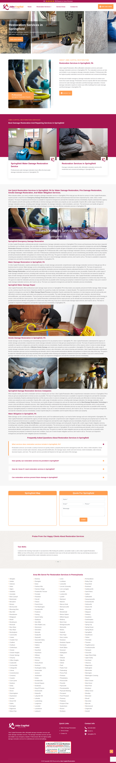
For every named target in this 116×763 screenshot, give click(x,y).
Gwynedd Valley (40, 640)
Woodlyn (88, 693)
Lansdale (37, 706)
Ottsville (62, 660)
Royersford (88, 584)
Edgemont (13, 708)
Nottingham (63, 652)
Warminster (88, 670)
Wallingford (88, 668)
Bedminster (13, 599)
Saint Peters (89, 591)
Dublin (12, 703)
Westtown (88, 688)
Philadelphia (64, 678)
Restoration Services (43, 6)
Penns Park (63, 673)
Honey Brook (39, 663)
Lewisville (63, 584)
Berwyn (12, 604)
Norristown (63, 645)
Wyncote (87, 703)
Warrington (88, 673)
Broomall (12, 624)
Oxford (62, 663)
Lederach (38, 711)
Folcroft (37, 599)
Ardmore (12, 584)
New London (64, 637)
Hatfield (37, 647)
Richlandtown (89, 579)
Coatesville (13, 663)
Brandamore (13, 614)
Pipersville (63, 685)
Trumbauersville (90, 647)
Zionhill (87, 711)
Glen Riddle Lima (40, 624)
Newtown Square (65, 642)
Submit (83, 519)
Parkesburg (63, 670)
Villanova (88, 663)
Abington (12, 579)
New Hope (63, 635)
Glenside (37, 632)
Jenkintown (38, 675)
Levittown (63, 581)
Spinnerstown (89, 622)
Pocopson (63, 693)
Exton (36, 584)
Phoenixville (63, 680)
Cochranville (13, 665)
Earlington (13, 706)
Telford (87, 637)
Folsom (37, 601)
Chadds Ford (13, 640)
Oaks (61, 655)
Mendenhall (63, 612)
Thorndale (88, 640)
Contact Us (74, 6)
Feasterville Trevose (41, 591)
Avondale (12, 594)
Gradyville (38, 635)
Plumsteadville (64, 688)
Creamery (13, 675)
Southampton (89, 619)
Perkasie (62, 675)
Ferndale (37, 594)
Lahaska (37, 698)
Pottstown (63, 701)
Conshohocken (14, 673)
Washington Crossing (91, 675)
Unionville (88, 652)
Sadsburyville (89, 589)
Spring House (89, 627)
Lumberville (63, 594)
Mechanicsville (64, 607)
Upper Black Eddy (90, 655)
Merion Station (64, 614)
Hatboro (37, 645)
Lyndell (62, 596)
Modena (62, 619)
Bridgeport (13, 617)
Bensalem (13, 601)
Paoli (61, 665)
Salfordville (88, 596)
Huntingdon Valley (40, 668)
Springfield (88, 632)
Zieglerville (88, 708)
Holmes (37, 660)
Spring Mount (89, 629)
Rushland (88, 586)
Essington (38, 581)
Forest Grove (39, 604)
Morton (62, 629)
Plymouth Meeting (65, 691)
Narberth (62, 632)
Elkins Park (13, 711)
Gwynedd (38, 637)
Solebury (88, 614)
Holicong (37, 657)
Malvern (62, 601)
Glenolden (38, 629)
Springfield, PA (92, 734)
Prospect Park (64, 703)
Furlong (37, 614)
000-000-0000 (106, 6)
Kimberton (38, 685)
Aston (11, 586)
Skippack (88, 612)
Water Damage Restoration (68, 728)
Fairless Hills (39, 586)
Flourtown (38, 596)
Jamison (37, 673)
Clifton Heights (14, 660)
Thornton (88, 642)
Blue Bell (12, 612)
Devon (12, 691)
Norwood (62, 650)
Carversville (13, 635)
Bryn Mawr (13, 629)
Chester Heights (14, 652)
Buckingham (13, 632)
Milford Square (64, 617)
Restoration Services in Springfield (79, 163)
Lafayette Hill (39, 696)
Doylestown (13, 696)
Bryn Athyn (13, 627)
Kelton (37, 678)
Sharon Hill (88, 607)
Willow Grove (89, 691)
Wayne (87, 678)
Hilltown (37, 655)
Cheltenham (13, 647)
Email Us (90, 731)
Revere (62, 708)
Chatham (12, 645)
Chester (12, 650)
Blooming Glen (14, 609)
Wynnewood (89, 706)
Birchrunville (13, 607)
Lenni (61, 579)
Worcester (88, 696)
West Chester (89, 680)
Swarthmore (88, 635)
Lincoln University (65, 586)
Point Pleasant (64, 696)
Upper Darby (89, 657)
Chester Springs (14, 655)
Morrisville (63, 627)
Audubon (12, 591)
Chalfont (12, 642)
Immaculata (38, 670)
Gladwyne (38, 619)
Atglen (12, 589)
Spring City (88, 624)
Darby (11, 685)
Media (62, 609)
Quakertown (63, 706)
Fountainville (39, 609)
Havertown (38, 652)
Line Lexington (64, 589)
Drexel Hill (13, 701)
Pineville (62, 683)
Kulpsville (38, 693)
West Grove (88, 683)
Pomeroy (62, 698)
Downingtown (14, 693)
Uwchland (88, 660)
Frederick (38, 612)
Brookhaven (13, 622)
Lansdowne (38, 708)
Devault (12, 688)
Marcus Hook (64, 604)
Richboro (62, 711)
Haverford (38, 650)
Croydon (12, 678)
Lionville (62, 591)
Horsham (37, 665)
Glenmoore (38, 627)
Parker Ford (63, 668)
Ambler (12, 581)
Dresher (12, 698)
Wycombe (88, 701)
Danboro (12, 683)
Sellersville (88, 604)
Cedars (12, 637)
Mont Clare (63, 622)
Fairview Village (40, 589)
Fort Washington (40, 607)
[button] (56, 562)
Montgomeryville (65, 624)
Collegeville (13, 668)
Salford (87, 594)
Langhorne (38, 703)
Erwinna (37, 579)
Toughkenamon (90, 645)
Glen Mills (38, 622)
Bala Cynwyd (14, 596)
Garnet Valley (39, 617)
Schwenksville (89, 601)
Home (30, 6)
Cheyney (12, 657)
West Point (88, 685)
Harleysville (38, 642)
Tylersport (88, 650)
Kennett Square (39, 683)
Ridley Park (88, 581)
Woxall (87, 698)
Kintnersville (38, 691)
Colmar (12, 670)
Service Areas (60, 6)
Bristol (11, 619)
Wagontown (88, 665)
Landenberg (38, 701)
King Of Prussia (39, 688)
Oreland (62, 657)
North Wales (63, 647)
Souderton (88, 617)
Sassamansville (90, 599)
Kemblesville (39, 680)
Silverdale (88, 609)
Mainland (63, 599)
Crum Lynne (13, 680)
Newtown (63, 640)
